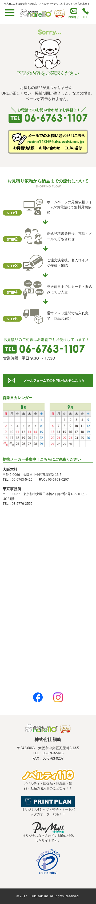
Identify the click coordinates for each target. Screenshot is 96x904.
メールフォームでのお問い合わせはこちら (54, 380)
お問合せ (73, 17)
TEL (85, 17)
